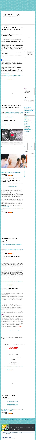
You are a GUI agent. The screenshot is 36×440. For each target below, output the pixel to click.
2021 (24, 166)
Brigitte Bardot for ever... (11, 14)
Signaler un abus (22, 419)
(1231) (27, 122)
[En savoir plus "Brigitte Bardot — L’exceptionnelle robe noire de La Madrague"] (33, 144)
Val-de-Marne (20, 189)
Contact (19, 419)
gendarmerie (3, 194)
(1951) (26, 121)
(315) (27, 131)
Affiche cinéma (7, 112)
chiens (12, 191)
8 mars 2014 (25, 99)
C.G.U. (25, 419)
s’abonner (12, 429)
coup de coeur (19, 113)
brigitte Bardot (9, 113)
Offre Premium (34, 419)
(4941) (26, 116)
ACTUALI (5, 75)
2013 (24, 172)
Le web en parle (17, 112)
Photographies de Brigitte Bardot (4, 113)
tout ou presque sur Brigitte (18, 172)
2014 (24, 171)
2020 (24, 167)
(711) (26, 128)
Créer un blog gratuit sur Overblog (13, 419)
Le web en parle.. (21, 112)
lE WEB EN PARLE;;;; (10, 172)
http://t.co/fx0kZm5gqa (26, 92)
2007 (24, 176)
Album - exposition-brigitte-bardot (27, 107)
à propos (20, 429)
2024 (24, 164)
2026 (24, 157)
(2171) (26, 119)
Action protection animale (14, 75)
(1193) (26, 124)
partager (16, 429)
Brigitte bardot (14, 112)
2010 (24, 174)
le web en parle (14, 172)
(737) (27, 127)
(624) (28, 129)
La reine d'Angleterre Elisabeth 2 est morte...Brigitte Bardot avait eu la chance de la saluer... (11, 240)
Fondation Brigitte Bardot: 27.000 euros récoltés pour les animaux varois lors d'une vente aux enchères (12, 29)
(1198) (26, 123)
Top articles (17, 419)
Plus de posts (25, 102)
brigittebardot (16, 113)
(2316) (26, 118)
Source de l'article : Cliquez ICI (5, 73)
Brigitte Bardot (19, 75)
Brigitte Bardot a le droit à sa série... (9, 288)
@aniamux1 (29, 88)
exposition (22, 113)
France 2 (20, 326)
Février (25, 162)
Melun (5, 204)
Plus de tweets (25, 95)
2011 (24, 173)
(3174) (25, 117)
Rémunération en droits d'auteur (29, 419)
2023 (24, 165)
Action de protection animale (9, 75)
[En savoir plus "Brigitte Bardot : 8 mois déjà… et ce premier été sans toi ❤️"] (25, 148)
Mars (25, 161)
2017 (24, 169)
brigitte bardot (12, 113)
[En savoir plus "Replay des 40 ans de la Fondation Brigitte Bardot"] (25, 144)
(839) (27, 126)
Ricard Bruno (4, 419)
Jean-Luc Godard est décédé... (8, 120)
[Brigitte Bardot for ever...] (25, 53)
